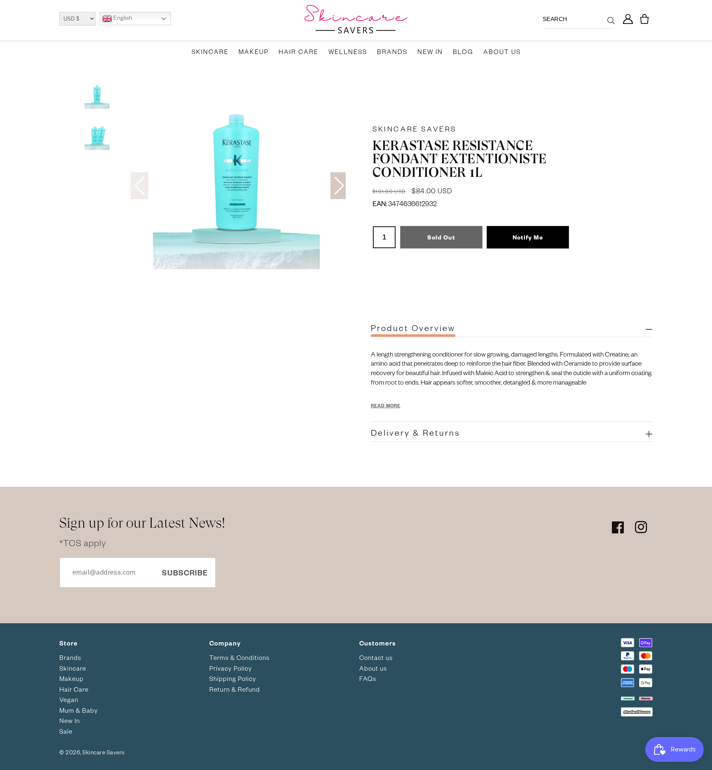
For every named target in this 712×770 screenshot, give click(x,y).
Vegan (68, 699)
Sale (66, 731)
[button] (644, 19)
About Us (502, 51)
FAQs (367, 678)
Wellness (347, 51)
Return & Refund (234, 689)
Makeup (254, 51)
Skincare (210, 51)
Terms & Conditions (239, 657)
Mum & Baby (78, 710)
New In (430, 51)
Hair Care (299, 51)
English (122, 18)
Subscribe (185, 572)
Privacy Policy (230, 668)
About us (373, 668)
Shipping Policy (232, 678)
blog (463, 51)
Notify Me (528, 237)
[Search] (611, 25)
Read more (385, 405)
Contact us (376, 657)
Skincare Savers (414, 128)
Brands (392, 51)
